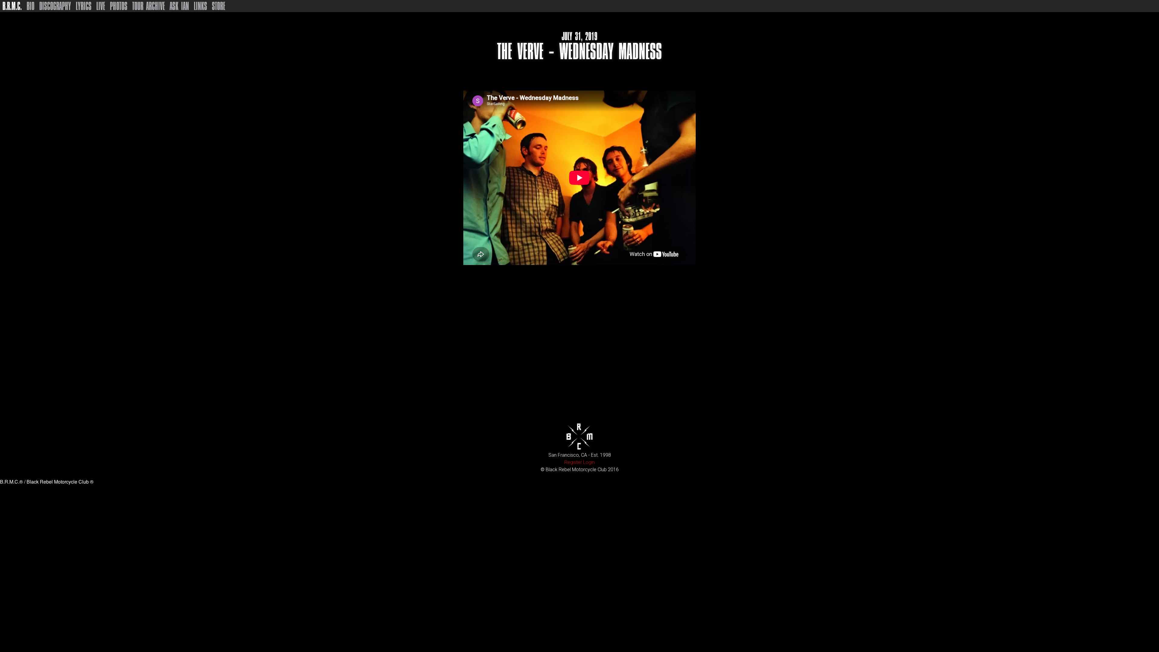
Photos (118, 6)
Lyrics (83, 6)
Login (589, 462)
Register (573, 462)
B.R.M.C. (12, 6)
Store (218, 6)
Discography (55, 6)
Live (100, 6)
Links (200, 6)
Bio (30, 6)
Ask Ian (179, 6)
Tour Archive (148, 6)
